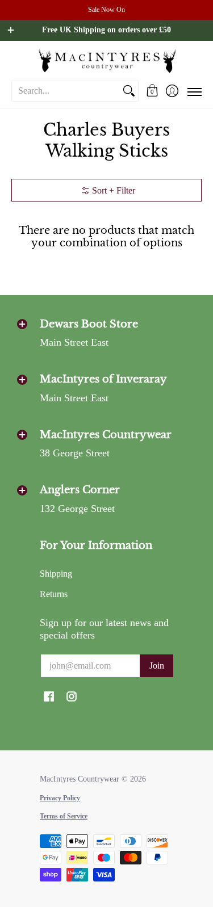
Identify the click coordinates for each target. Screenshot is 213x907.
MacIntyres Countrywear (79, 779)
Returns (54, 594)
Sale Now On (106, 10)
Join (156, 665)
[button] (152, 90)
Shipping (56, 573)
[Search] (129, 91)
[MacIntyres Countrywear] (106, 60)
